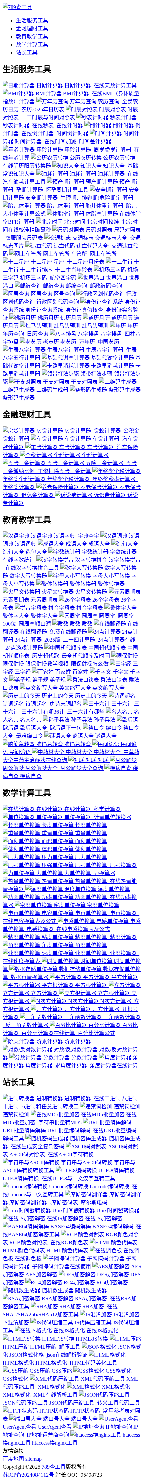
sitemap (33, 1459)
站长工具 (27, 52)
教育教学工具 (32, 36)
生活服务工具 (32, 20)
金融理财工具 (32, 28)
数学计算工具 (32, 44)
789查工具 (54, 1467)
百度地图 (13, 1459)
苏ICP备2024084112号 (28, 1475)
